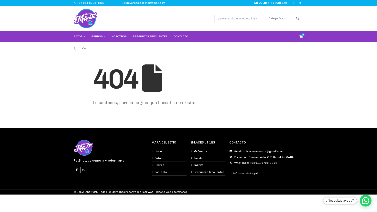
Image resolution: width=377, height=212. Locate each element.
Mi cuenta (261, 2)
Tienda (198, 158)
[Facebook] (294, 3)
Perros (97, 36)
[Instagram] (300, 3)
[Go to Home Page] (75, 48)
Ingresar (280, 2)
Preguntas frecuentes (208, 172)
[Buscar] (297, 18)
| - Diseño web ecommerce (164, 192)
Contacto (181, 36)
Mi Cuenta (200, 151)
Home (158, 151)
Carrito (198, 165)
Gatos (78, 36)
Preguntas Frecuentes (150, 36)
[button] (366, 201)
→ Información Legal (243, 173)
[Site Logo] (85, 18)
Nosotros (119, 36)
